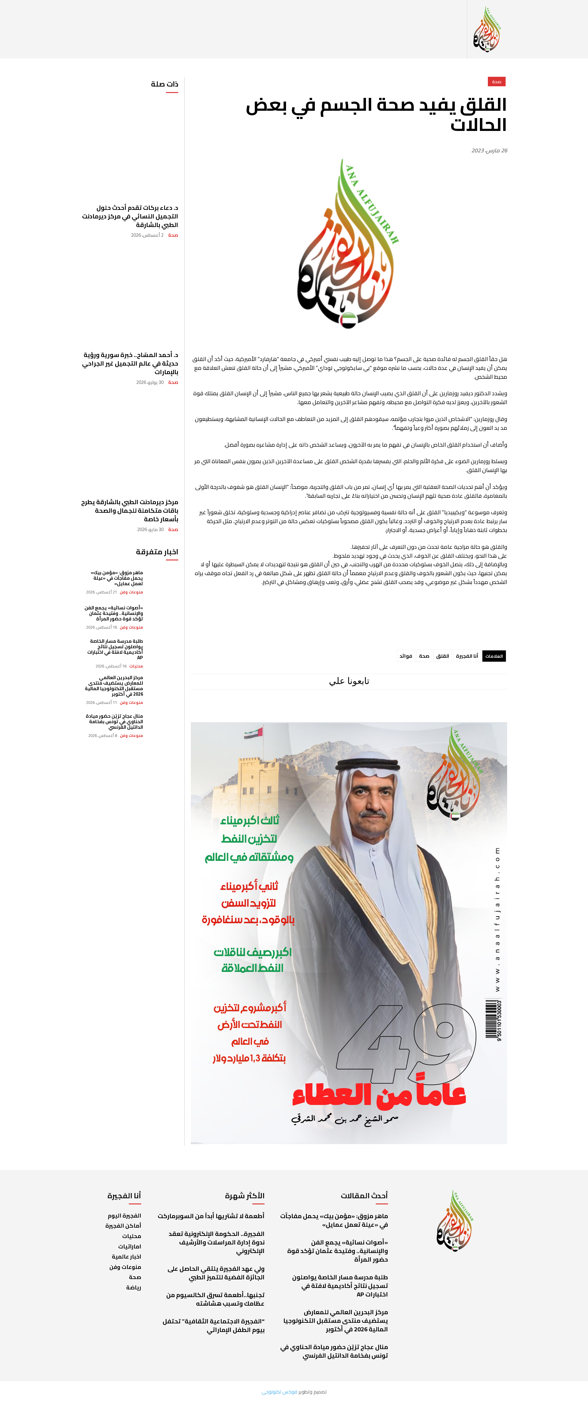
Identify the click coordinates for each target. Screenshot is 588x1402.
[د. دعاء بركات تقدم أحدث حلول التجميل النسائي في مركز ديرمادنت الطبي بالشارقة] (129, 148)
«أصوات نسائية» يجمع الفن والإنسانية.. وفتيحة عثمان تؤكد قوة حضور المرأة (114, 613)
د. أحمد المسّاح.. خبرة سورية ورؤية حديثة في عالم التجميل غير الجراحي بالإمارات (130, 363)
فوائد (406, 655)
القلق (442, 655)
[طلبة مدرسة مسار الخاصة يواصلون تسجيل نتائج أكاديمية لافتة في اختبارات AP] (163, 653)
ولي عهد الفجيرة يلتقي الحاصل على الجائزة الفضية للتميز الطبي (216, 1273)
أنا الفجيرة (467, 655)
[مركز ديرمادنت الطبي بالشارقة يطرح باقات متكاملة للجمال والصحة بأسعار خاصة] (129, 443)
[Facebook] (397, 709)
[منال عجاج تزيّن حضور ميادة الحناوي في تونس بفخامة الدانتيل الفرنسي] (163, 725)
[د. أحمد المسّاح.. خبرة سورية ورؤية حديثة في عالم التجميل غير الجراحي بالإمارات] (129, 295)
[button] (460, 29)
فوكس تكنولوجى (279, 1391)
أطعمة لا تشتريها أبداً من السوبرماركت (211, 1216)
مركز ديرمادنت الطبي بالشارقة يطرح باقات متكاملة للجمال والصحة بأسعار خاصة (129, 510)
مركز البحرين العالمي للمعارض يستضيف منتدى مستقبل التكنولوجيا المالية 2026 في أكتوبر (114, 685)
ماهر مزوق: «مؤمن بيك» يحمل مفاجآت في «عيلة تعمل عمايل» (117, 578)
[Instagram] (371, 709)
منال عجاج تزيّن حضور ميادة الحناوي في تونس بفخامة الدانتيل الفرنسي (114, 721)
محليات (136, 666)
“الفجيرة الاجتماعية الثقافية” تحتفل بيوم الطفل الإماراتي (214, 1325)
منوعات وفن (131, 592)
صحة (173, 235)
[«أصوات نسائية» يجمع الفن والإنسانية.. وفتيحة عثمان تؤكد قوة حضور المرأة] (163, 617)
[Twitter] (296, 709)
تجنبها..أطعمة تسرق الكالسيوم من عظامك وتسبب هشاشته (215, 1299)
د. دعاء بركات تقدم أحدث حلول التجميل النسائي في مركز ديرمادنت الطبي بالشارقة (130, 216)
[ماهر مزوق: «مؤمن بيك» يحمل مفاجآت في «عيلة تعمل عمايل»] (163, 582)
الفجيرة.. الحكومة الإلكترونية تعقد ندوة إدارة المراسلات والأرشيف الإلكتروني (217, 1242)
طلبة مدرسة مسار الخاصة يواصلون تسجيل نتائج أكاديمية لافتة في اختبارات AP (115, 649)
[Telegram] (345, 709)
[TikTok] (319, 709)
